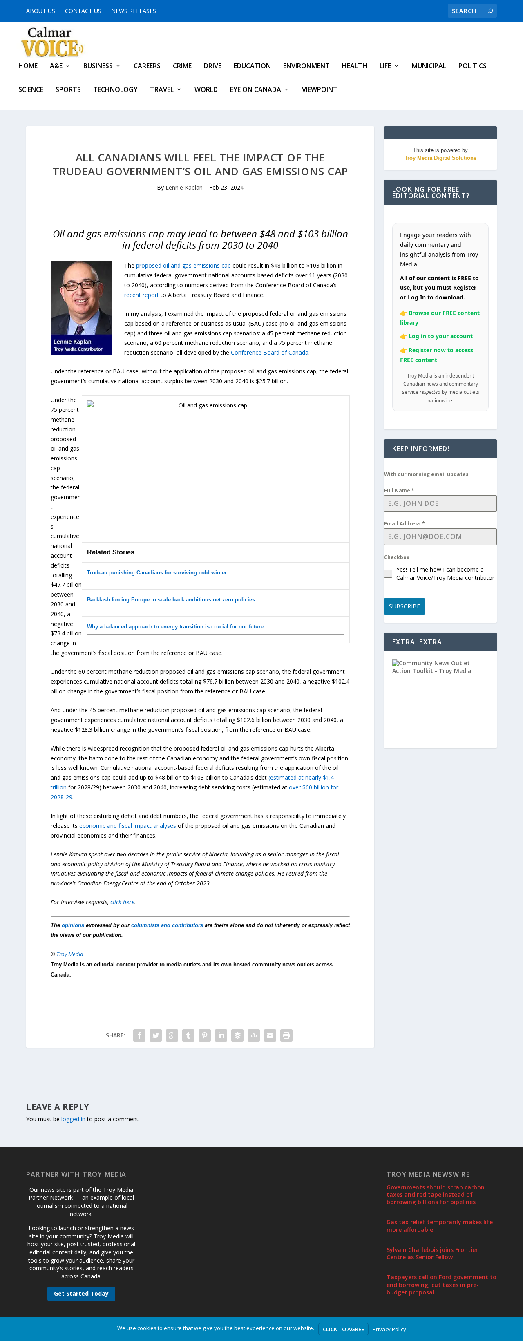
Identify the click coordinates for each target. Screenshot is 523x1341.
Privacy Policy (389, 1329)
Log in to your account (441, 336)
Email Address (404, 523)
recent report (141, 295)
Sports (68, 90)
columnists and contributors (167, 925)
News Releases (133, 11)
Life (385, 66)
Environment (306, 66)
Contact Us (83, 11)
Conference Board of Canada (269, 352)
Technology (115, 90)
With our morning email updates (426, 474)
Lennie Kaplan (184, 187)
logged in (73, 1119)
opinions (73, 925)
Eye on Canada (255, 90)
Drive (212, 66)
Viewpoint (319, 90)
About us (40, 11)
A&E (56, 66)
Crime (182, 66)
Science (30, 90)
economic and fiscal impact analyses (127, 825)
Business (98, 66)
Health (354, 66)
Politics (472, 66)
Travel (162, 90)
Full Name (399, 490)
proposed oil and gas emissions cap (183, 265)
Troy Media (69, 954)
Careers (147, 66)
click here (122, 902)
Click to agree (343, 1329)
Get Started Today (81, 1293)
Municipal (429, 66)
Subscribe (404, 606)
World (206, 90)
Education (252, 66)
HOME (28, 66)
